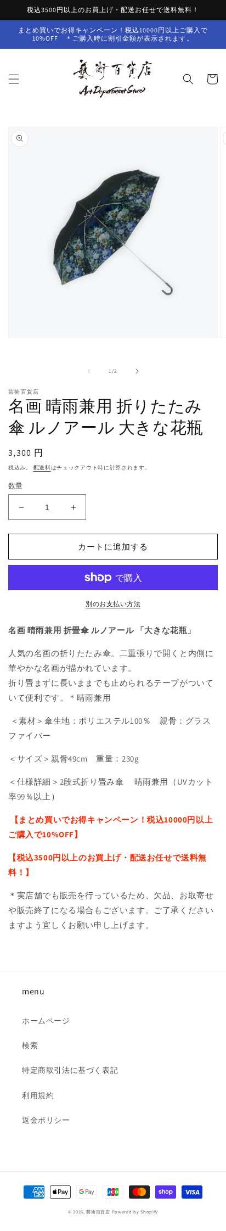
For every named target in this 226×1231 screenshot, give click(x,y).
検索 (30, 1045)
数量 (15, 485)
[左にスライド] (89, 371)
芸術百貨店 (98, 1211)
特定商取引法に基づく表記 (70, 1070)
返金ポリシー (46, 1120)
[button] (14, 79)
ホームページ (46, 1021)
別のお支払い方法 (113, 604)
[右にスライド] (137, 371)
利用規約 (38, 1095)
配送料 (42, 467)
